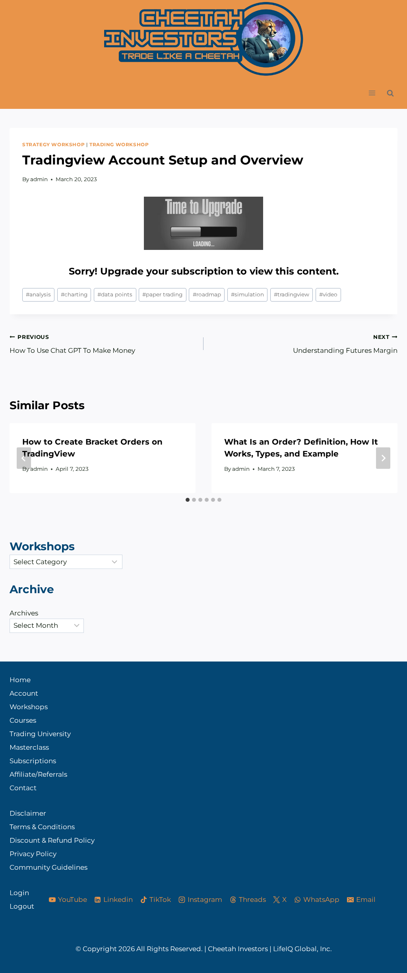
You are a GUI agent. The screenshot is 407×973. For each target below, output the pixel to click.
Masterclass (29, 747)
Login (19, 893)
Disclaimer (28, 813)
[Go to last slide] (24, 458)
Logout (22, 906)
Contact (23, 788)
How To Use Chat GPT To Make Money (72, 344)
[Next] (383, 458)
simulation (247, 294)
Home (20, 680)
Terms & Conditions (42, 827)
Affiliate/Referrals (38, 774)
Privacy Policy (33, 854)
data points (114, 294)
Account (24, 693)
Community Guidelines (48, 867)
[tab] (188, 500)
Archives (24, 613)
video (328, 294)
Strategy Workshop (53, 144)
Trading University (40, 734)
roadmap (207, 294)
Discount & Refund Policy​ (52, 840)
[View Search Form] (390, 93)
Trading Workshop (119, 144)
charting (74, 294)
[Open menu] (371, 93)
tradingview (291, 294)
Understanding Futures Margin (345, 344)
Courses (23, 720)
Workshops (29, 707)
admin (39, 179)
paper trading (162, 294)
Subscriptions (33, 761)
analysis (38, 294)
